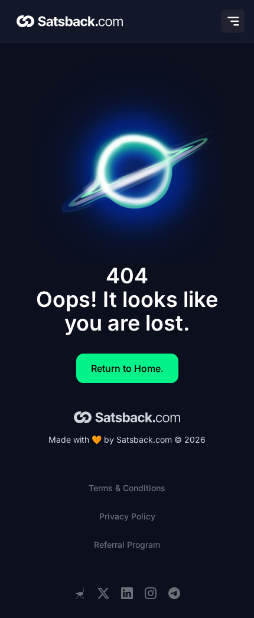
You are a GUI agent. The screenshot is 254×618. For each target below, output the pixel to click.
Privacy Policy (127, 516)
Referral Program (127, 544)
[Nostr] (80, 593)
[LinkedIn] (127, 593)
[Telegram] (174, 593)
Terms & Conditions (127, 488)
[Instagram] (151, 593)
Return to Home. (127, 368)
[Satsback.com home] (69, 21)
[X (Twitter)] (103, 593)
